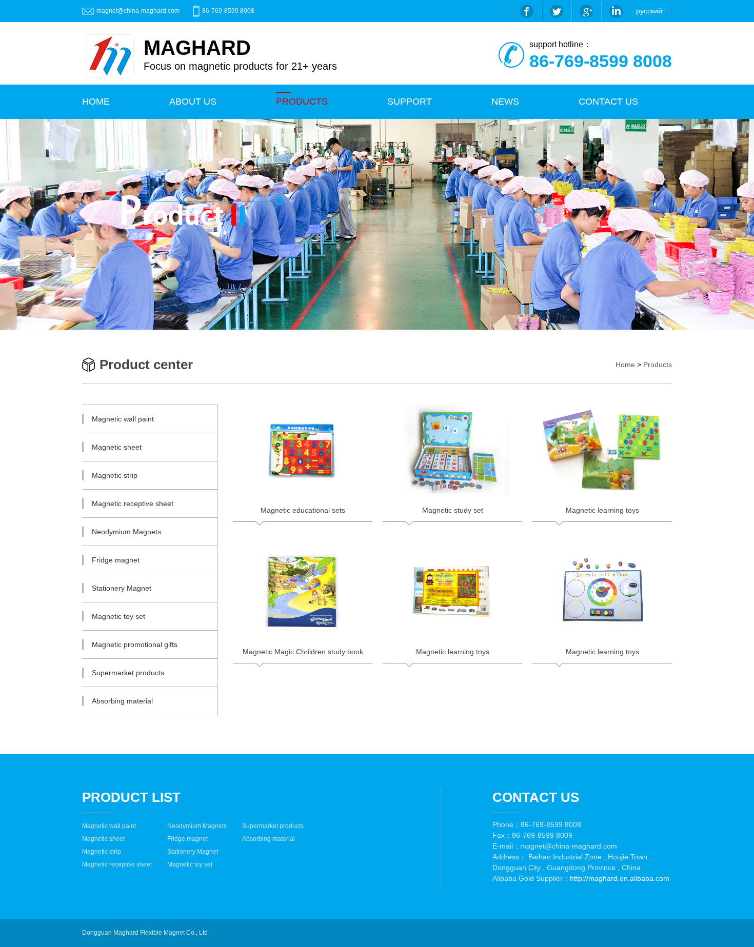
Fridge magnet (187, 838)
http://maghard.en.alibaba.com (619, 878)
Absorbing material (268, 838)
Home (625, 364)
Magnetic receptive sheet (117, 864)
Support (409, 101)
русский (649, 11)
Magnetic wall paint (109, 826)
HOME (96, 101)
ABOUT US (192, 101)
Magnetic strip (101, 851)
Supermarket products (273, 826)
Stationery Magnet (192, 851)
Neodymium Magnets (197, 826)
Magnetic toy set (189, 864)
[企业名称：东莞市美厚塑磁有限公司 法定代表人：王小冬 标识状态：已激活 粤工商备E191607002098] (213, 932)
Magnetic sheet (103, 838)
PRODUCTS (302, 101)
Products (657, 364)
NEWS (505, 101)
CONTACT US (608, 101)
